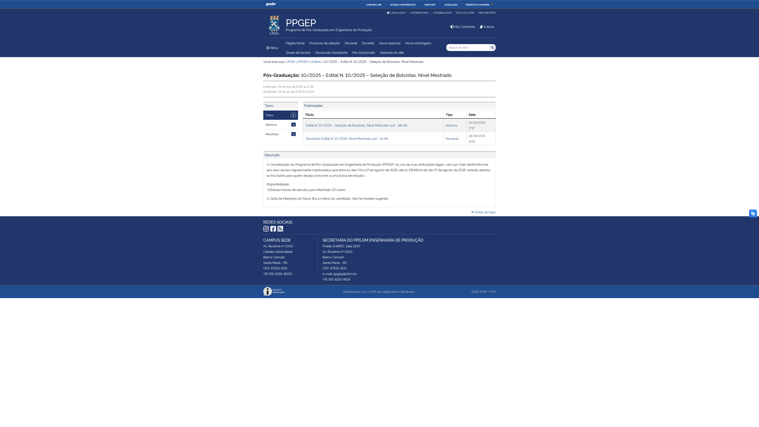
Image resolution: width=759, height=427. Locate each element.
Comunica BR (373, 4)
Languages (397, 12)
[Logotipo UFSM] (274, 24)
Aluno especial (389, 43)
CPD (493, 291)
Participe (430, 4)
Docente (368, 43)
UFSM (483, 291)
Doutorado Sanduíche (331, 52)
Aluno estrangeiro (418, 43)
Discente (351, 43)
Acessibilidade (442, 12)
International (420, 12)
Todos (279, 115)
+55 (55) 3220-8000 (277, 273)
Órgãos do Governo (477, 4)
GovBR (271, 4)
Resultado (279, 134)
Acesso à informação (403, 4)
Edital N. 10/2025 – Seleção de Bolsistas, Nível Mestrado (356, 125)
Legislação (451, 4)
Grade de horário (298, 52)
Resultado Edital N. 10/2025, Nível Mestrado (347, 138)
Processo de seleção (324, 43)
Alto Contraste (464, 26)
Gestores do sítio (392, 52)
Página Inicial (295, 43)
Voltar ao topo (485, 212)
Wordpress (407, 291)
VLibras (488, 26)
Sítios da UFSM (465, 12)
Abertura (279, 124)
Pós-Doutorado (363, 52)
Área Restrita (487, 12)
